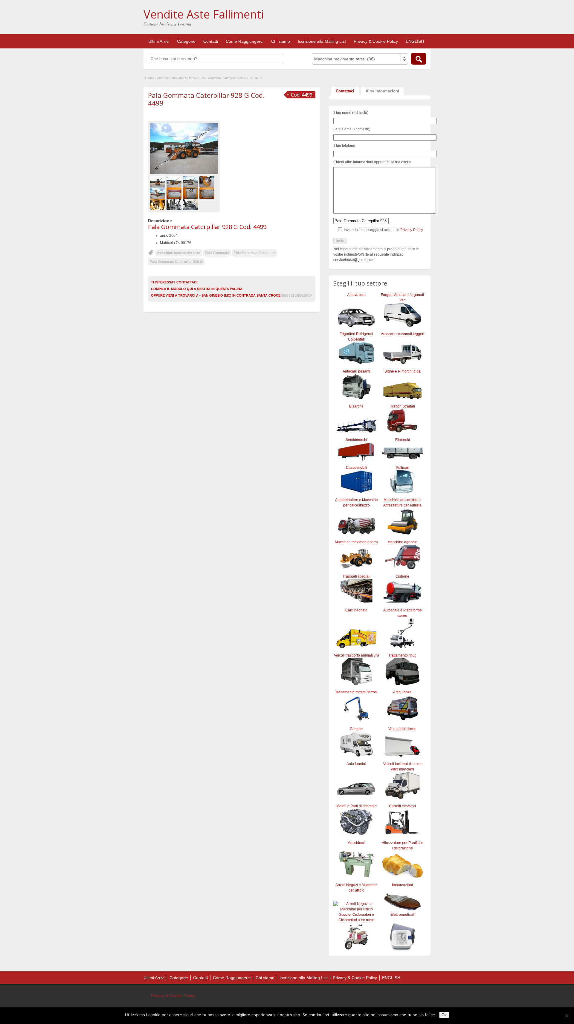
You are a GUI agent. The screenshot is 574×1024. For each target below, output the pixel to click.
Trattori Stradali (402, 406)
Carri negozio (356, 610)
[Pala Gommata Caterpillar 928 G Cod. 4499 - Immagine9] (158, 204)
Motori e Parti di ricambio (356, 806)
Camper (356, 729)
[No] (567, 1016)
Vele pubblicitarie (402, 729)
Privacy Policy (411, 230)
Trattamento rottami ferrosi (356, 692)
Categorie (186, 41)
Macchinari (356, 843)
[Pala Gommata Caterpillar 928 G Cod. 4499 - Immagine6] (175, 193)
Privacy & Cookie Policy (376, 41)
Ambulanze (402, 692)
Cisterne (402, 576)
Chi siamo (280, 41)
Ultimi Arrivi (158, 41)
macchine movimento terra (178, 253)
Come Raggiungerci (244, 41)
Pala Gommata (217, 253)
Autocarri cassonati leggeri (402, 334)
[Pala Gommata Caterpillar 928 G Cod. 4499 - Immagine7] (191, 193)
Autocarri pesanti (356, 371)
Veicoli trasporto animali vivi (356, 655)
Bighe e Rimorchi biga (402, 371)
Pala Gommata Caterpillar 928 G (176, 262)
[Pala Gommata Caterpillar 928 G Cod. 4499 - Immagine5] (158, 193)
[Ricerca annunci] (418, 59)
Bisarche (356, 406)
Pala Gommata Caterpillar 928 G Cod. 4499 (206, 99)
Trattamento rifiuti (402, 655)
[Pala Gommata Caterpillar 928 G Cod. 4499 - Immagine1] (158, 181)
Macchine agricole (402, 542)
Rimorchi (402, 440)
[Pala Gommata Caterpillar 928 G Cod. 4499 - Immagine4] (207, 181)
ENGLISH (415, 41)
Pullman (402, 468)
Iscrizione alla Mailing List (322, 41)
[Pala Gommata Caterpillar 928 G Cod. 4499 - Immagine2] (175, 181)
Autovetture (356, 295)
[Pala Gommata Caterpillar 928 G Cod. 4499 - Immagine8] (207, 193)
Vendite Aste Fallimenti (204, 14)
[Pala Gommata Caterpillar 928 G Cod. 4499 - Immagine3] (191, 181)
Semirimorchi (356, 440)
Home (149, 78)
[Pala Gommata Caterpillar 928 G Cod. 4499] (184, 148)
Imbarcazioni (402, 885)
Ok (444, 1015)
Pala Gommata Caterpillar (254, 253)
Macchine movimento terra (176, 78)
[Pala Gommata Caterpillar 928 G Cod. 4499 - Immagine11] (191, 204)
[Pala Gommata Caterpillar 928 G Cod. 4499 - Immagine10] (175, 204)
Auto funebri (356, 764)
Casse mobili (356, 468)
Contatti (210, 41)
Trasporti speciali (356, 576)
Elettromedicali (402, 914)
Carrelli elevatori (402, 806)
